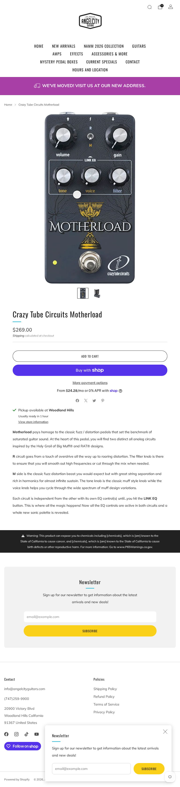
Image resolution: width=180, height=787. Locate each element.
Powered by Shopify (17, 779)
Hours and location (90, 70)
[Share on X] (85, 400)
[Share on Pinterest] (102, 400)
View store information (33, 422)
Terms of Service (106, 704)
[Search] (149, 7)
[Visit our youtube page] (37, 734)
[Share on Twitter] (94, 400)
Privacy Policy (104, 712)
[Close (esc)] (165, 731)
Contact (133, 62)
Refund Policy (104, 696)
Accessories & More (110, 54)
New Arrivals (63, 46)
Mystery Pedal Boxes (59, 62)
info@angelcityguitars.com (24, 689)
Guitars (139, 46)
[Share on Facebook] (77, 400)
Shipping (18, 335)
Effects (76, 54)
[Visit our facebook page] (6, 734)
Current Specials (101, 62)
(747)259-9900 (16, 699)
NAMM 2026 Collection (104, 46)
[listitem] (90, 86)
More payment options (90, 383)
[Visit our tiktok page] (26, 734)
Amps (57, 54)
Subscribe (149, 768)
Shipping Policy (105, 689)
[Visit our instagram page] (16, 734)
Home (39, 46)
